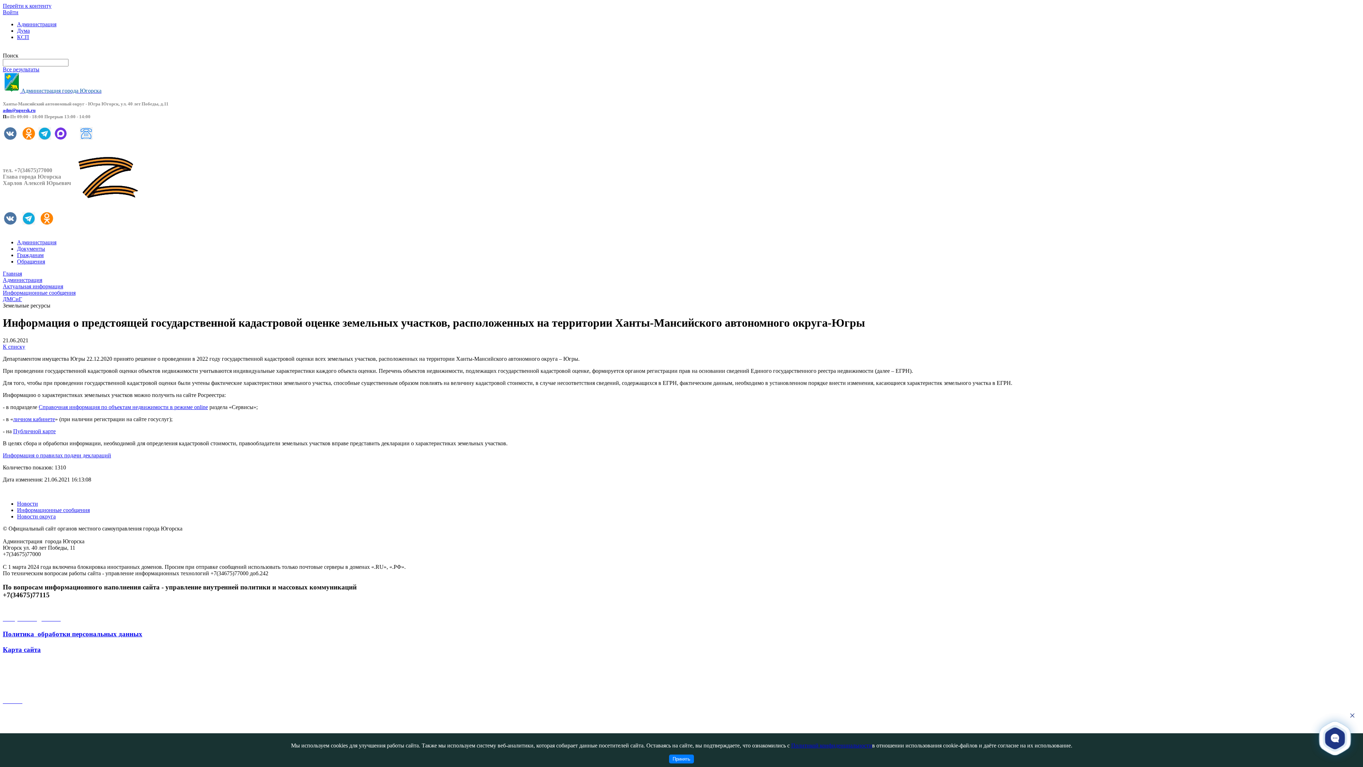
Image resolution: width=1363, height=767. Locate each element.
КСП (23, 37)
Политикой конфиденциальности (831, 745)
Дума (23, 31)
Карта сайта (22, 649)
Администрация (36, 24)
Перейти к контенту (27, 6)
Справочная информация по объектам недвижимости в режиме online (123, 407)
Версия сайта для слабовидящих (42, 49)
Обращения (31, 262)
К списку (14, 347)
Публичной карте (34, 431)
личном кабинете (34, 419)
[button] (1335, 738)
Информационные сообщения (53, 510)
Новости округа (36, 516)
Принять (681, 759)
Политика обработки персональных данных (72, 634)
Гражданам (30, 255)
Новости (27, 504)
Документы (31, 249)
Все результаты (21, 69)
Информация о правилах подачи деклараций (57, 455)
